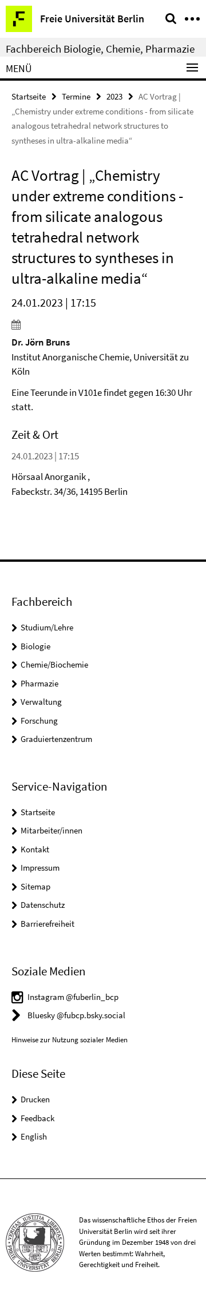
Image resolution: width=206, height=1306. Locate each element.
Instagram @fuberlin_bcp (72, 996)
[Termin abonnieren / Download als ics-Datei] (103, 324)
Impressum (40, 867)
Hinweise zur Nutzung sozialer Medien (69, 1040)
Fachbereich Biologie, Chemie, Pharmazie (100, 48)
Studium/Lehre (47, 627)
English (34, 1136)
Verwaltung (41, 701)
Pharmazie (39, 683)
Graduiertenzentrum (56, 738)
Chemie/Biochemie (54, 664)
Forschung (39, 720)
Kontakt (35, 849)
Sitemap (35, 886)
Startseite (28, 96)
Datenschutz (43, 904)
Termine (76, 96)
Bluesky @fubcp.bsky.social (76, 1015)
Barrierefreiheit (47, 923)
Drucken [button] (35, 1099)
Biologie (35, 646)
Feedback (37, 1118)
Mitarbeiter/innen (51, 830)
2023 (114, 96)
